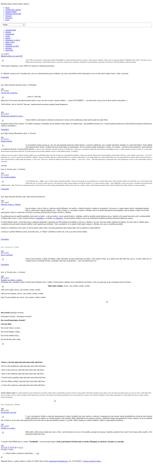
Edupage (8, 16)
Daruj (7, 20)
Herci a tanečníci (7, 255)
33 (22, 447)
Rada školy (9, 50)
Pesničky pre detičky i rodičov (11, 280)
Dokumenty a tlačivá (12, 40)
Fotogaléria (5, 77)
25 (4, 447)
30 (15, 447)
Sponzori (8, 48)
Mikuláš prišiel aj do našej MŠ (11, 56)
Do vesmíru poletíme (8, 177)
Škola (7, 8)
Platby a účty (10, 42)
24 (2, 447)
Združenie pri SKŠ (12, 46)
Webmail (8, 44)
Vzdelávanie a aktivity (13, 10)
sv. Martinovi (58, 218)
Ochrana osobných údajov (92, 461)
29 (13, 447)
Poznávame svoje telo (8, 412)
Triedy (7, 36)
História (8, 32)
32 (20, 447)
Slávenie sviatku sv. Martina (11, 204)
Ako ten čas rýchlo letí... (9, 93)
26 (6, 447)
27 (8, 447)
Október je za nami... (8, 428)
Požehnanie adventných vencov (12, 116)
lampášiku (40, 218)
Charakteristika (10, 30)
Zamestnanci (9, 34)
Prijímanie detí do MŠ (13, 14)
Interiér (7, 38)
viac (2, 89)
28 (11, 447)
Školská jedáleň (10, 12)
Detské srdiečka (6, 141)
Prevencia (8, 18)
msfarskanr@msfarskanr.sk (58, 461)
